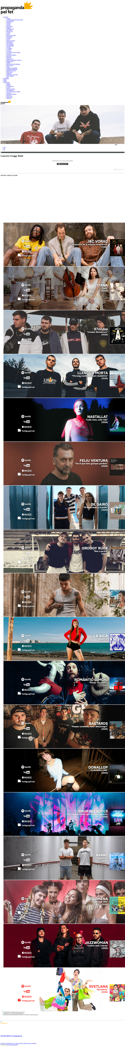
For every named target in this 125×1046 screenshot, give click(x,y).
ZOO (7, 77)
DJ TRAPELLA (10, 86)
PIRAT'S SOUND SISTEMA (13, 64)
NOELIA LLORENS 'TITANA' (13, 60)
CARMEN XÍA (10, 29)
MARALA (9, 57)
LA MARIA (9, 48)
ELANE (8, 32)
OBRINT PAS (9, 61)
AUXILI (8, 23)
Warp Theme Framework (12, 1044)
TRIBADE (9, 73)
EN (4, 148)
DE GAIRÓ (9, 30)
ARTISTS (5, 17)
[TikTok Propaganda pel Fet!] (65, 1018)
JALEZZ (8, 47)
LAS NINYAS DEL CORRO (13, 52)
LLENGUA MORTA (11, 55)
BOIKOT (8, 27)
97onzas (8, 18)
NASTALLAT (9, 59)
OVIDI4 (8, 62)
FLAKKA (8, 38)
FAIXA (8, 34)
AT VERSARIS (10, 21)
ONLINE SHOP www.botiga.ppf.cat (11, 1036)
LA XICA (8, 51)
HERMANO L (9, 42)
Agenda (8, 83)
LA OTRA (8, 49)
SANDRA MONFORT (11, 69)
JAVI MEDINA (10, 46)
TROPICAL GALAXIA (12, 74)
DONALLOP (9, 31)
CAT (4, 147)
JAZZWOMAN (10, 44)
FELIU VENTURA (11, 35)
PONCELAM (9, 65)
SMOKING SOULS (11, 70)
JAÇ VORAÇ (9, 43)
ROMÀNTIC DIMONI (11, 68)
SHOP (5, 79)
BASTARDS (9, 26)
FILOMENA (9, 36)
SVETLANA (9, 72)
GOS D (8, 39)
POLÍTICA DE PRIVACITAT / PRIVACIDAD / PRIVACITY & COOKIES (18, 1043)
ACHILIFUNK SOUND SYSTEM (14, 19)
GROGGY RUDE (10, 40)
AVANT (8, 25)
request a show (63, 164)
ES (4, 149)
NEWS (5, 81)
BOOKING (6, 78)
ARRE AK (9, 22)
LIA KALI (8, 53)
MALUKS (8, 56)
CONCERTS (6, 82)
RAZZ (7, 66)
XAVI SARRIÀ (10, 76)
